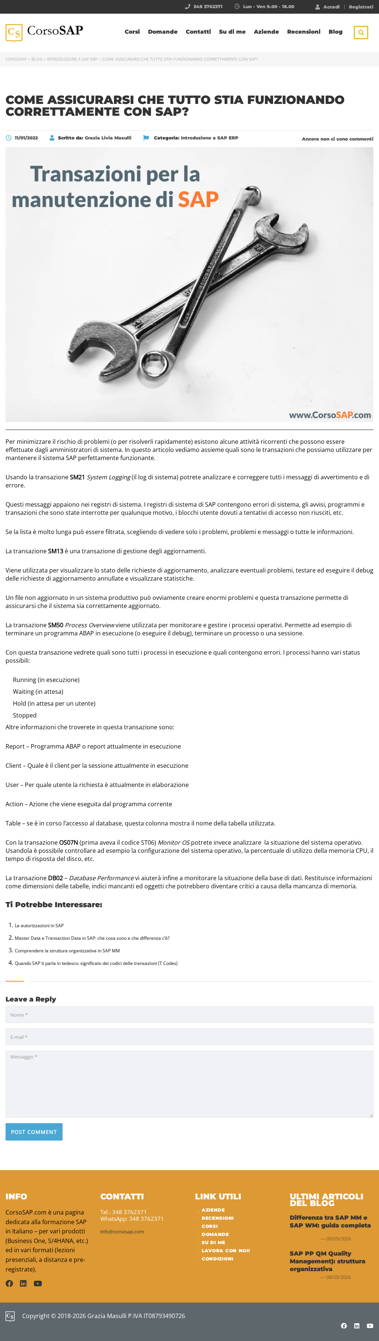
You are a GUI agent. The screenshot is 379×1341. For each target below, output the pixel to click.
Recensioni (304, 31)
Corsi (132, 31)
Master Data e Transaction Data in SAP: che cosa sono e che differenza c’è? (92, 938)
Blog (336, 31)
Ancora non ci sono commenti (337, 139)
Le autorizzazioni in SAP (39, 925)
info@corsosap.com (122, 1231)
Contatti (198, 31)
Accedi (331, 6)
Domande (163, 31)
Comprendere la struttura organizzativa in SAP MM (67, 951)
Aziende (266, 31)
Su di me (232, 31)
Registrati (361, 7)
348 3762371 (208, 6)
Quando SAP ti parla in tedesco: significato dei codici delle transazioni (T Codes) (96, 963)
